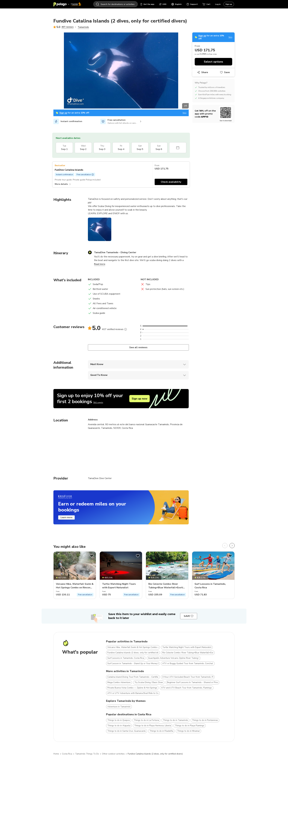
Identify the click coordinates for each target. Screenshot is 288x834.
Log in (217, 4)
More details (61, 184)
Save (227, 72)
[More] (125, 329)
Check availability (171, 182)
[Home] (67, 4)
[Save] (92, 556)
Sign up (228, 4)
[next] (232, 545)
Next (190, 70)
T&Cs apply (98, 402)
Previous (51, 70)
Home (56, 753)
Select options (213, 61)
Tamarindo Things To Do (87, 753)
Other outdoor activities (113, 753)
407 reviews (68, 27)
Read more (99, 264)
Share (204, 72)
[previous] (224, 545)
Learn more (66, 517)
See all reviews (138, 347)
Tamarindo (83, 27)
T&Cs (184, 113)
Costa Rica (67, 753)
